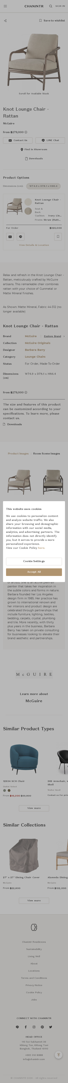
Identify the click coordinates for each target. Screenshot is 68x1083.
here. (41, 548)
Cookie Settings (34, 561)
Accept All (34, 572)
